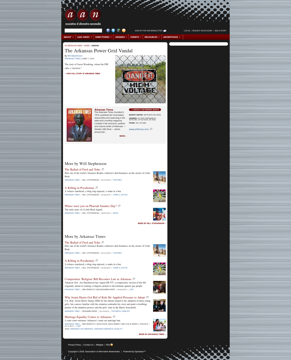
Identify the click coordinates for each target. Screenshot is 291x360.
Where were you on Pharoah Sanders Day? (91, 206)
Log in (187, 30)
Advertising (172, 37)
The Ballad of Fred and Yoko (82, 169)
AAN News (85, 37)
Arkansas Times (72, 58)
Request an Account (202, 30)
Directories (103, 37)
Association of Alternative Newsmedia (102, 351)
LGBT (131, 289)
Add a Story (220, 30)
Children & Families (120, 311)
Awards (121, 37)
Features (117, 180)
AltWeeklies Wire (73, 45)
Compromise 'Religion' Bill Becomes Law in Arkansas (98, 279)
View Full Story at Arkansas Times (83, 73)
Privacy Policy (74, 344)
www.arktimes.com (139, 129)
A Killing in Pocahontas (79, 188)
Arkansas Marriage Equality (108, 329)
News (87, 45)
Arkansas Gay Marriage (81, 329)
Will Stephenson (75, 55)
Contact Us (88, 344)
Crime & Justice (120, 194)
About (68, 37)
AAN (83, 17)
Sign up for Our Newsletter (148, 30)
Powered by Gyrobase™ (134, 351)
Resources (152, 37)
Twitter (113, 30)
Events (136, 37)
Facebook (108, 30)
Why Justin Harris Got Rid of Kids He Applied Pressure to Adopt (105, 297)
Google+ (118, 30)
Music (115, 213)
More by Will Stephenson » (152, 223)
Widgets (99, 344)
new (102, 169)
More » (123, 136)
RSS (108, 344)
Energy (95, 45)
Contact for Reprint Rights (146, 109)
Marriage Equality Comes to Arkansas (88, 317)
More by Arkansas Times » (152, 334)
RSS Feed (124, 30)
